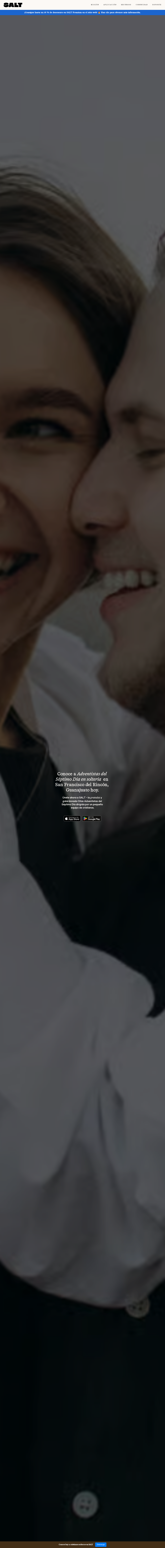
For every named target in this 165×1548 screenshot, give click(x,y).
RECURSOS (126, 4)
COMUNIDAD (142, 4)
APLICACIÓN (110, 4)
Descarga (101, 1545)
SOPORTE (156, 4)
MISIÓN (95, 4)
